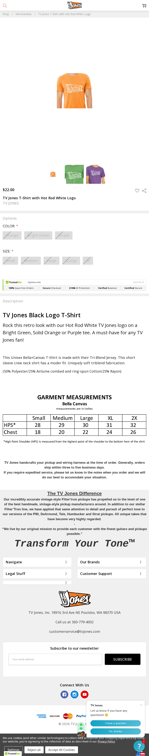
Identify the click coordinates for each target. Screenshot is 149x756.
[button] (139, 746)
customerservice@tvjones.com (74, 631)
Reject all (34, 750)
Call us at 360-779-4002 (74, 622)
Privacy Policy (106, 741)
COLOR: (10, 226)
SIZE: (8, 251)
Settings (14, 750)
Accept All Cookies (61, 750)
